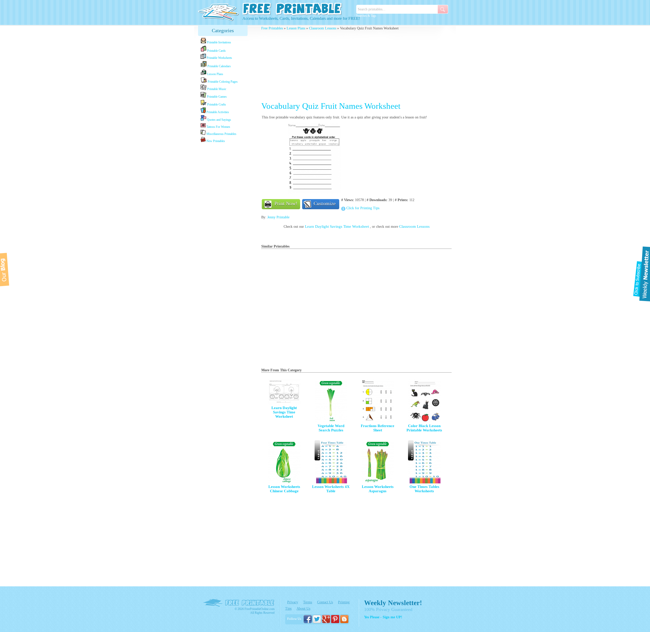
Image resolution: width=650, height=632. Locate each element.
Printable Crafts (216, 104)
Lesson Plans (214, 74)
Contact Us (325, 602)
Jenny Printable (278, 217)
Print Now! (285, 203)
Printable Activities (217, 112)
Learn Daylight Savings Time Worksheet (337, 226)
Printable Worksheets (219, 58)
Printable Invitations (218, 42)
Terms (307, 602)
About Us (303, 608)
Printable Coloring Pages (222, 81)
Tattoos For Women (218, 127)
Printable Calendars (219, 66)
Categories (223, 30)
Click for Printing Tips (362, 208)
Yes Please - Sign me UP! (383, 617)
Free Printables (272, 28)
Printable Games (216, 96)
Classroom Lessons (322, 28)
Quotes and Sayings (218, 119)
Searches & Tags (366, 15)
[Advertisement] (223, 224)
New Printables (215, 141)
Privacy (292, 602)
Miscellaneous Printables (221, 134)
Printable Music (216, 89)
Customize (325, 203)
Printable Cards (216, 50)
